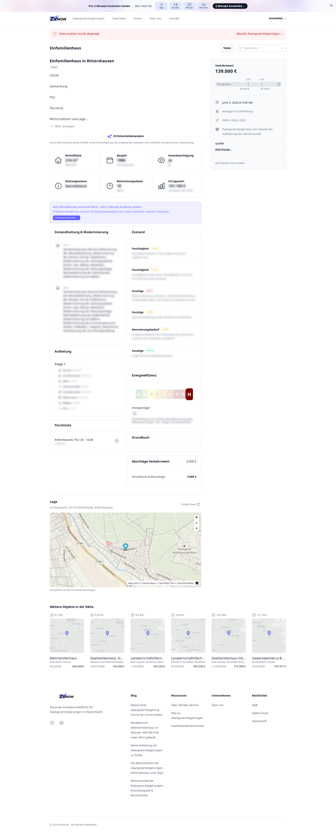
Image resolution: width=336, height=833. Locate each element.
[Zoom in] (196, 517)
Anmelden (277, 18)
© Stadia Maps (148, 583)
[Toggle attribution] (197, 583)
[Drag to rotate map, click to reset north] (196, 528)
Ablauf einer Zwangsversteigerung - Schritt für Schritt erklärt (147, 710)
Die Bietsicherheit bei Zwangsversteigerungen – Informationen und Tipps (148, 768)
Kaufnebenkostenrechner (187, 726)
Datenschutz (260, 713)
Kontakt (174, 18)
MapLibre (133, 583)
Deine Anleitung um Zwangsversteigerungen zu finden (147, 750)
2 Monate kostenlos (230, 6)
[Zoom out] (196, 523)
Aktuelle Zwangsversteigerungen (259, 33)
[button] (125, 547)
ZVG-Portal (223, 149)
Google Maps (188, 504)
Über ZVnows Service (184, 705)
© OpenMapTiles (165, 583)
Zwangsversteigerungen (89, 18)
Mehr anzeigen (65, 126)
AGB (254, 705)
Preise (138, 18)
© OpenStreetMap (184, 583)
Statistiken (119, 18)
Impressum (259, 721)
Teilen (227, 48)
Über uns (156, 18)
